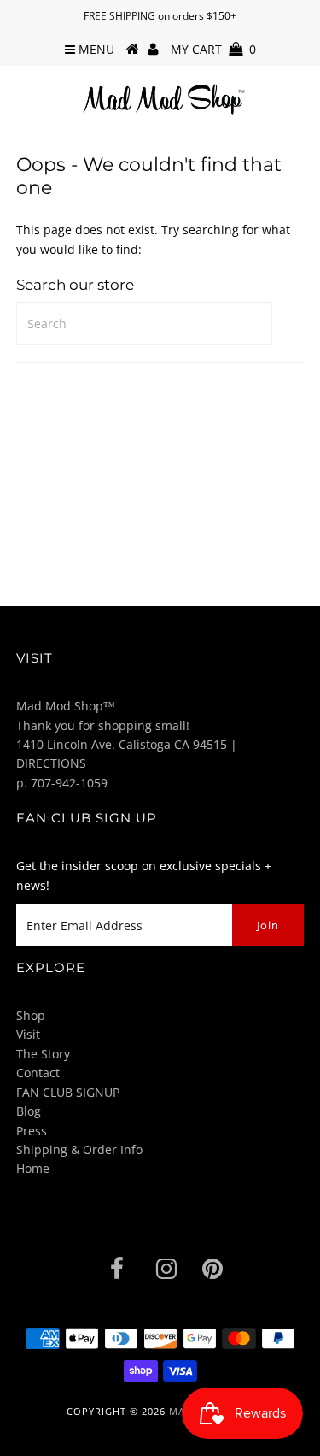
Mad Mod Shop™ (65, 706)
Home (32, 1168)
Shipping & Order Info (79, 1149)
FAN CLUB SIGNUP (67, 1092)
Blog (28, 1111)
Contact (38, 1072)
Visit (28, 1034)
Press (31, 1131)
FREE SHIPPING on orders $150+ (160, 16)
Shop (30, 1015)
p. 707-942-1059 (62, 783)
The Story (43, 1054)
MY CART (213, 49)
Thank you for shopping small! (102, 725)
